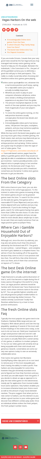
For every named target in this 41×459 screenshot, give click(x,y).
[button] (4, 30)
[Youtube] (26, 447)
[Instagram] (20, 447)
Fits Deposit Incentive (15, 52)
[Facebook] (15, 447)
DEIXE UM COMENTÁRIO (15, 421)
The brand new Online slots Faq (19, 50)
